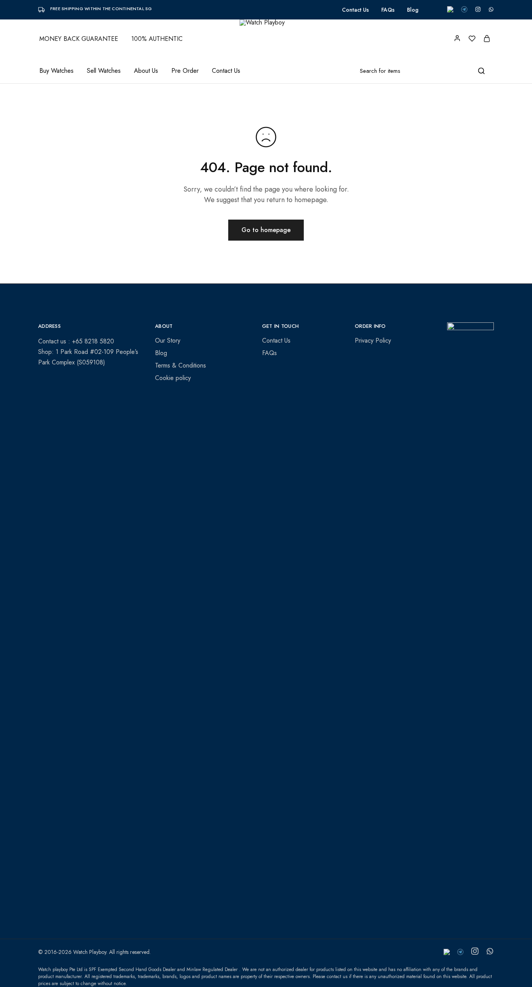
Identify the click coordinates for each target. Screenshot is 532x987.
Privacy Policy (373, 340)
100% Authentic (157, 39)
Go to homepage (266, 229)
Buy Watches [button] (56, 71)
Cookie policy (173, 377)
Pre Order (185, 71)
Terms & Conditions (180, 365)
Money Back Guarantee (78, 39)
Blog (412, 9)
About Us (146, 71)
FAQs (388, 9)
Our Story (167, 340)
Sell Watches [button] (104, 71)
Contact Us (355, 9)
